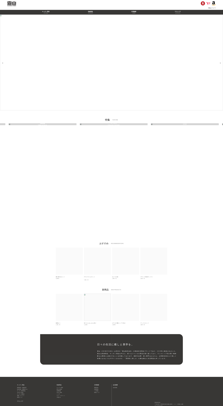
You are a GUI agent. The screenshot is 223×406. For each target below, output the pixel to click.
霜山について (212, 8)
